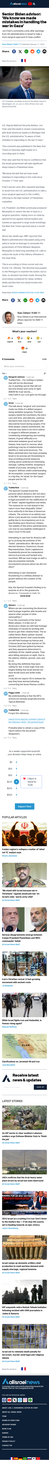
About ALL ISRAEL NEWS (12, 1412)
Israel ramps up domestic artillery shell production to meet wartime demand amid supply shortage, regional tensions (23, 1266)
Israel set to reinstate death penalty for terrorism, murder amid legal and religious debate (23, 1354)
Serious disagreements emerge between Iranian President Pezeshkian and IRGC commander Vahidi (22, 937)
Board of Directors (10, 1420)
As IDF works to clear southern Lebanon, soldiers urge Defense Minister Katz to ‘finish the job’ (24, 1136)
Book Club (6, 1429)
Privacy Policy (8, 1441)
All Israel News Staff (11, 900)
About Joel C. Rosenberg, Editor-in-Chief (20, 1408)
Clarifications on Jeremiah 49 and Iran (21, 1061)
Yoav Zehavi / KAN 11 (11, 44)
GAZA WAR (39, 292)
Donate (5, 1433)
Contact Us (7, 1445)
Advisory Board (9, 1425)
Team (4, 1416)
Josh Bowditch (8, 1065)
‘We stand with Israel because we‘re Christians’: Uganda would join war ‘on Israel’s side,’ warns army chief (20, 893)
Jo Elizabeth (7, 986)
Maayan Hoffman (9, 1027)
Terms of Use (7, 1437)
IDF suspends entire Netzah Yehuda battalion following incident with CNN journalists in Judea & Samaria (24, 1310)
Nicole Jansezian (9, 856)
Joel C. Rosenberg (10, 1228)
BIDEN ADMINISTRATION (23, 292)
